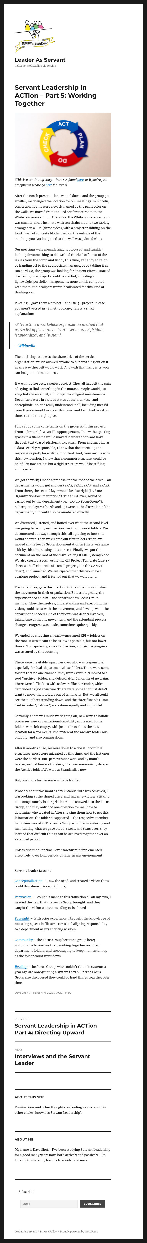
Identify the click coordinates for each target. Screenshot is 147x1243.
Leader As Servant (40, 59)
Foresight (22, 918)
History (66, 992)
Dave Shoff (21, 992)
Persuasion (23, 897)
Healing (21, 967)
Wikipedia (26, 346)
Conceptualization (28, 881)
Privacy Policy (48, 1231)
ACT (58, 992)
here (80, 180)
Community (24, 940)
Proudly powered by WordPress (79, 1231)
